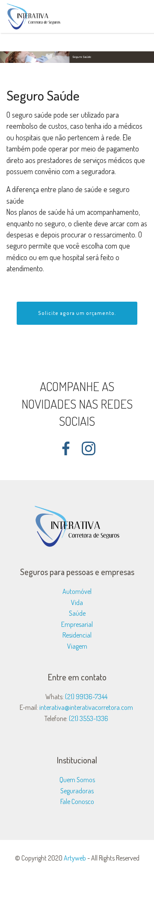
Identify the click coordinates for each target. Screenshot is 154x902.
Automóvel (77, 591)
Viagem (77, 646)
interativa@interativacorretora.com (86, 707)
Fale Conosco (77, 801)
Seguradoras (77, 790)
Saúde (77, 613)
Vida (77, 602)
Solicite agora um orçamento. (77, 313)
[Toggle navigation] (140, 14)
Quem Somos (77, 779)
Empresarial (77, 624)
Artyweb (75, 858)
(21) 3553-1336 (88, 718)
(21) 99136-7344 (86, 696)
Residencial (77, 635)
